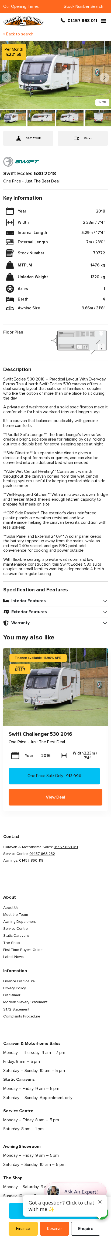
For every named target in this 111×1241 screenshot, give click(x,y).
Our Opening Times (21, 6)
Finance (23, 1228)
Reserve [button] (54, 1228)
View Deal (55, 797)
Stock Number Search (83, 6)
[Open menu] (103, 21)
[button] (104, 77)
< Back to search (18, 34)
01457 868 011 (82, 21)
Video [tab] (88, 138)
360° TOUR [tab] (33, 138)
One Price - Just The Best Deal (37, 742)
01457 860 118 (31, 860)
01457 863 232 (42, 853)
